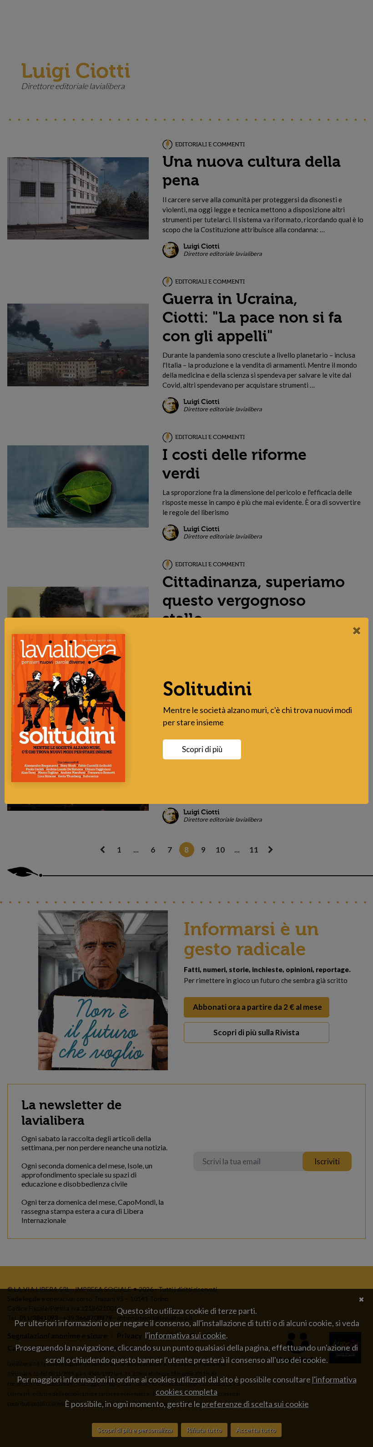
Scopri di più (202, 749)
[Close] (356, 630)
